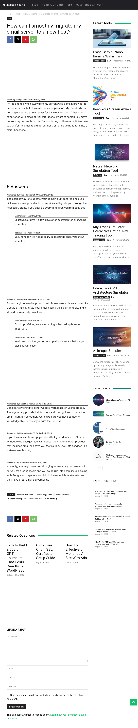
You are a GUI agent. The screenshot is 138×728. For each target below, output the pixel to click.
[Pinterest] (25, 39)
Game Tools (99, 240)
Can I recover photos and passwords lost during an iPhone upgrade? (110, 530)
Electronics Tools (101, 297)
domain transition (25, 494)
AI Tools (97, 175)
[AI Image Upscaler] (112, 337)
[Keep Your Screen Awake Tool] (112, 95)
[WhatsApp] (33, 39)
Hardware (100, 514)
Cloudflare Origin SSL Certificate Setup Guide (45, 551)
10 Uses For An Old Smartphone (113, 443)
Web (18, 13)
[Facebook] (10, 39)
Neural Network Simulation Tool (105, 168)
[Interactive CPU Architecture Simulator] (112, 274)
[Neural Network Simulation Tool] (112, 152)
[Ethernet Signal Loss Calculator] (98, 414)
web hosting (51, 498)
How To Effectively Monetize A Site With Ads (76, 551)
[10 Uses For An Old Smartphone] (98, 441)
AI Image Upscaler (107, 351)
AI (107, 397)
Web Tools (98, 118)
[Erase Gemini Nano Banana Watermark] (112, 38)
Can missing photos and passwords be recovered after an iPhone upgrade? (109, 505)
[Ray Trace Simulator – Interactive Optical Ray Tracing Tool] (112, 213)
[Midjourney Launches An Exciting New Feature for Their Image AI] (98, 456)
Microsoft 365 (35, 498)
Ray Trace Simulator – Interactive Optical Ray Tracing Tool (110, 231)
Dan (109, 60)
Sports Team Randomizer (116, 429)
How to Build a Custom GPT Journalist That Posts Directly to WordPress (17, 557)
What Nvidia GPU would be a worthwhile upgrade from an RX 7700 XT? (111, 543)
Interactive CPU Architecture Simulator (110, 290)
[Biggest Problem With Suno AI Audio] (98, 399)
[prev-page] (95, 468)
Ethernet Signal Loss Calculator (118, 415)
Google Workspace (17, 498)
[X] (17, 39)
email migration (44, 494)
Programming (102, 488)
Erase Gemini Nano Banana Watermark (108, 54)
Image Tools (99, 61)
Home (10, 13)
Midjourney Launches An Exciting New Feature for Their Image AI (118, 457)
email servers (62, 494)
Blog (108, 412)
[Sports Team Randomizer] (98, 428)
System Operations (104, 501)
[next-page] (100, 468)
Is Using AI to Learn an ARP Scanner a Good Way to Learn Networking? (112, 492)
